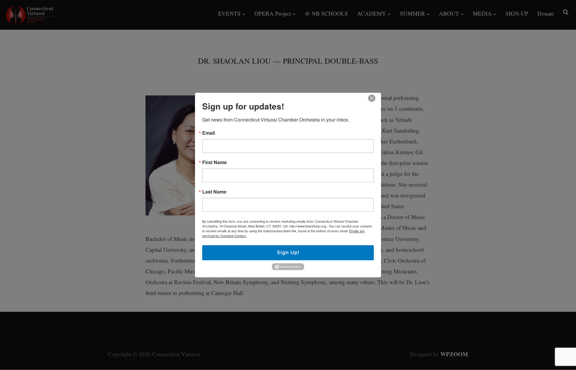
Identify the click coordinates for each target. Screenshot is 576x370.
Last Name (214, 191)
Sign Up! (288, 252)
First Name (214, 162)
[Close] (371, 98)
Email (208, 133)
